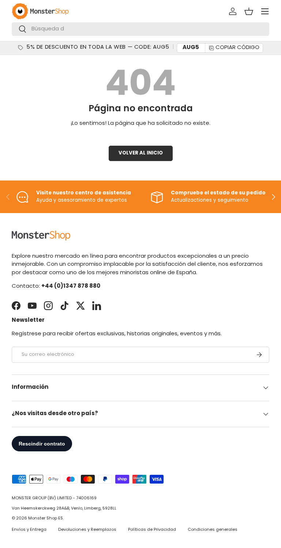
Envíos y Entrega (29, 530)
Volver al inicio (141, 153)
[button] (249, 11)
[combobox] (140, 29)
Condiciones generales (212, 530)
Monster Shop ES (45, 519)
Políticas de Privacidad (152, 530)
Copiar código (237, 48)
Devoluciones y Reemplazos (87, 530)
